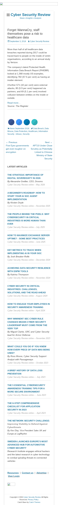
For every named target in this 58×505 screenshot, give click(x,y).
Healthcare (33, 131)
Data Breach (38, 128)
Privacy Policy (33, 500)
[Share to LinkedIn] (27, 124)
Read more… (14, 103)
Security (26, 134)
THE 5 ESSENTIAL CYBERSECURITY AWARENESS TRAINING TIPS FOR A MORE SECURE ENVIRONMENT (26, 388)
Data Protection (20, 131)
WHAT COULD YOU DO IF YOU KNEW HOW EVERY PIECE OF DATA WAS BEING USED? (28, 349)
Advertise (42, 473)
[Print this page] (34, 124)
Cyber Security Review (30, 15)
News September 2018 (19, 128)
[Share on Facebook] (11, 124)
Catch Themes (34, 502)
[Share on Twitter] (19, 124)
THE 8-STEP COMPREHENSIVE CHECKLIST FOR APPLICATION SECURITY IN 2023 (23, 406)
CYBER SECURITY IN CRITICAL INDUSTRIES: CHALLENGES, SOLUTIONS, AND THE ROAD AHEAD (26, 289)
